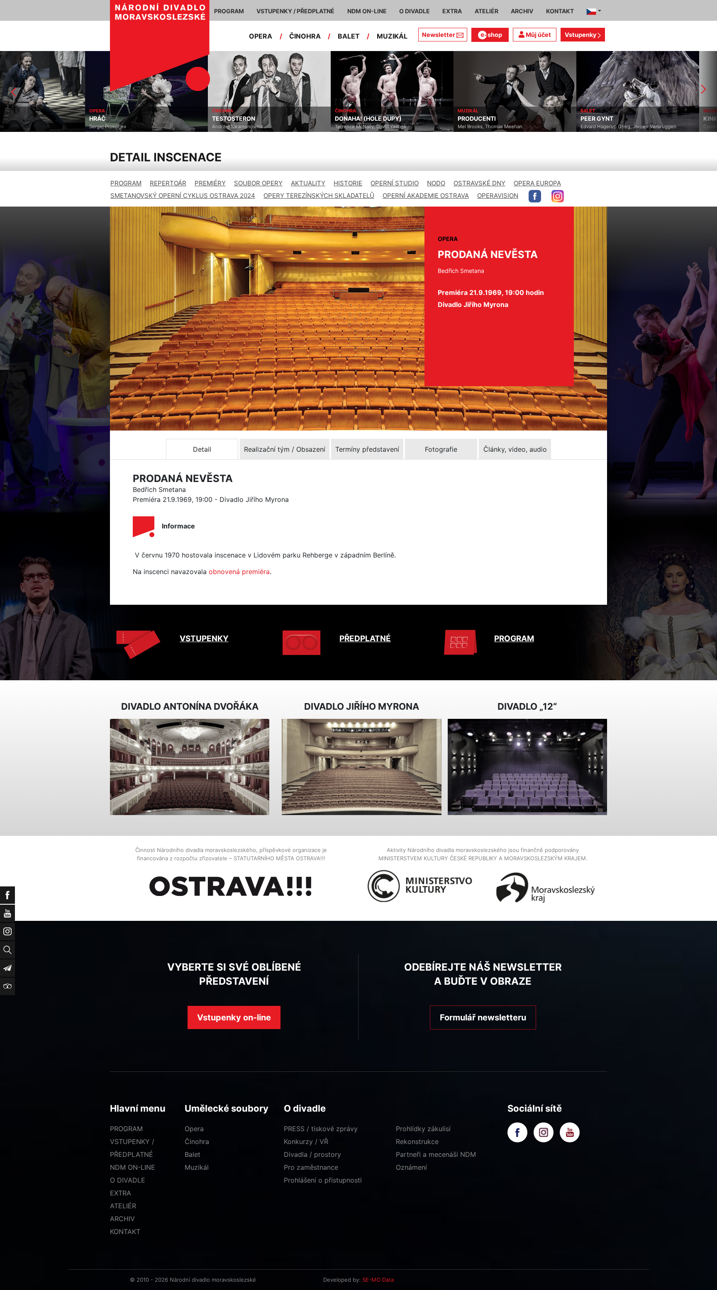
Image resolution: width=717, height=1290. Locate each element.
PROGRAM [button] (229, 11)
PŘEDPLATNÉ (365, 638)
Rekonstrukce (417, 1141)
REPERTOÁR (168, 183)
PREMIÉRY (210, 183)
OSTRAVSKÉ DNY (479, 183)
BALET (349, 36)
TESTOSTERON (148, 118)
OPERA (260, 36)
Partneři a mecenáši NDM (436, 1154)
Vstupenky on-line (234, 1017)
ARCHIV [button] (522, 11)
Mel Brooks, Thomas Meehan (405, 126)
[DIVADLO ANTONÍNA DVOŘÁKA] (189, 767)
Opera (194, 1128)
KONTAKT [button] (560, 11)
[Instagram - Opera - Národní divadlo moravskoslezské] (557, 196)
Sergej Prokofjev (22, 126)
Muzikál (197, 1167)
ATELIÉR (123, 1206)
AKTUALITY (308, 183)
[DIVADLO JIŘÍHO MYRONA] (361, 767)
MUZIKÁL (392, 36)
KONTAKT (125, 1231)
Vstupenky (581, 34)
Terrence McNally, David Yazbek (285, 126)
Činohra (197, 1141)
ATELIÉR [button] (486, 11)
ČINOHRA (305, 36)
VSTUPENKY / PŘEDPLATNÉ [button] (295, 11)
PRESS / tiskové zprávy (321, 1128)
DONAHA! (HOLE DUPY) (283, 118)
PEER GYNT (511, 118)
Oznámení (411, 1167)
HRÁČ (12, 118)
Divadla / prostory (312, 1154)
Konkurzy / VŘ (306, 1141)
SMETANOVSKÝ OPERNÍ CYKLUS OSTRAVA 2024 (182, 196)
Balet (192, 1154)
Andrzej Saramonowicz (152, 126)
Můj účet (537, 34)
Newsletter (438, 34)
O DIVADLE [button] (414, 11)
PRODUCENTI (392, 118)
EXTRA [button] (452, 11)
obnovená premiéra (239, 571)
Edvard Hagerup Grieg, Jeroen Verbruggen (543, 126)
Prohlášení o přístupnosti (323, 1180)
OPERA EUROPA (537, 183)
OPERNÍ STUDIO (395, 183)
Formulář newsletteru (483, 1017)
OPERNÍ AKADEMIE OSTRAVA (426, 196)
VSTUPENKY (204, 638)
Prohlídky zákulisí (423, 1128)
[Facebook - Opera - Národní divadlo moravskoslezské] (535, 196)
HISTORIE (348, 183)
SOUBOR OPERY (258, 183)
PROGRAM (125, 183)
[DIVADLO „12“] (527, 767)
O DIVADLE (127, 1180)
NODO (436, 183)
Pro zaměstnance (311, 1167)
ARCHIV (122, 1219)
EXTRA (120, 1193)
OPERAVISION (497, 196)
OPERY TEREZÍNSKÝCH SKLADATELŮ (318, 196)
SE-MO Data (378, 1279)
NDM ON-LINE (132, 1167)
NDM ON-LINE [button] (367, 11)
